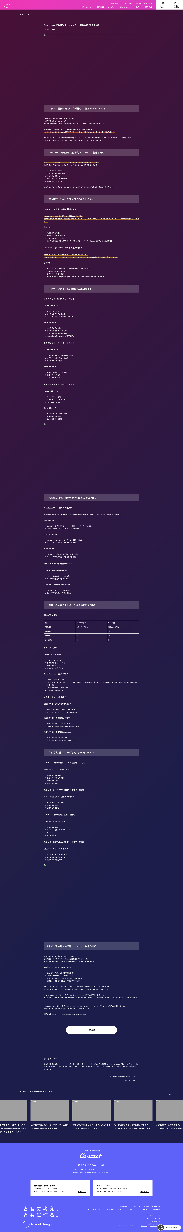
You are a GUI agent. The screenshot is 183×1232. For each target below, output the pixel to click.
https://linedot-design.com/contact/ (73, 1014)
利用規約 (154, 1221)
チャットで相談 (171, 1227)
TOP (21, 14)
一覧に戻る (91, 1030)
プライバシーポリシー (150, 1218)
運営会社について (152, 1215)
